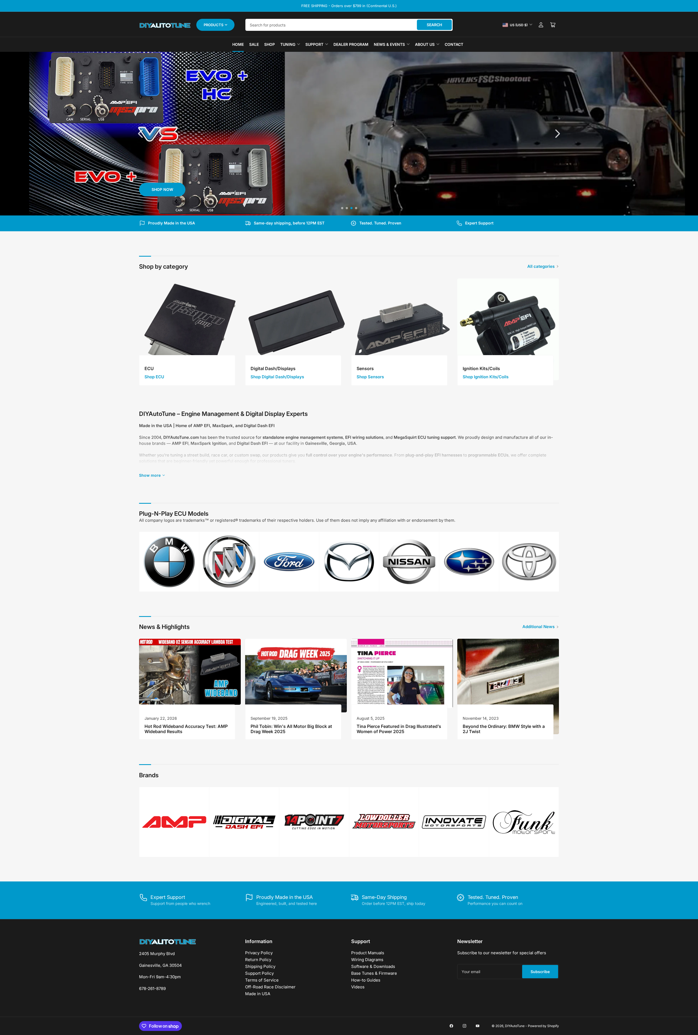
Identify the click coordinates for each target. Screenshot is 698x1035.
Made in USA (257, 993)
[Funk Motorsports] (524, 822)
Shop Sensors (370, 376)
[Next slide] (557, 133)
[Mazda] (349, 562)
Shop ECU (154, 376)
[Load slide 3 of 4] (351, 208)
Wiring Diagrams (367, 959)
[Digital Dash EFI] (244, 822)
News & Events (389, 44)
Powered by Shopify (543, 1026)
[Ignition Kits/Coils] (508, 329)
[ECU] (190, 329)
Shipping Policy (260, 966)
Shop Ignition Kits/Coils (486, 376)
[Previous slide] (141, 133)
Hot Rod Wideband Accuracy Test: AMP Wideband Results (186, 729)
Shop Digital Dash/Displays (277, 376)
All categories (541, 266)
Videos (358, 986)
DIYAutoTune (515, 1026)
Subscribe (540, 971)
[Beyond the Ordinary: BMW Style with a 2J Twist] (508, 686)
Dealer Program (350, 44)
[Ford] (289, 562)
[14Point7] (314, 822)
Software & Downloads (373, 966)
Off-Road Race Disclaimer (270, 986)
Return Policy (258, 959)
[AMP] (174, 822)
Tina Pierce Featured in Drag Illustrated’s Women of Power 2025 (399, 729)
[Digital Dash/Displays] (296, 329)
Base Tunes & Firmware (374, 973)
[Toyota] (529, 562)
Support (314, 44)
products (213, 25)
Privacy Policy (259, 952)
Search (434, 24)
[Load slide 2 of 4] (346, 208)
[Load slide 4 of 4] (356, 208)
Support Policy (259, 973)
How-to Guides (365, 980)
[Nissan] (409, 562)
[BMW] (169, 562)
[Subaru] (469, 562)
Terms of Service (262, 980)
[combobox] (349, 25)
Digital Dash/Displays (273, 368)
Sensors (365, 368)
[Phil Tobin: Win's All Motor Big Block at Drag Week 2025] (296, 675)
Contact (454, 44)
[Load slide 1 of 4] (342, 208)
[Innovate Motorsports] (454, 822)
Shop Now (162, 189)
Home (238, 44)
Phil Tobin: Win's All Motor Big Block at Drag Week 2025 (291, 729)
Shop (269, 44)
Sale (254, 44)
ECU (149, 368)
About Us (425, 44)
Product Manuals (367, 952)
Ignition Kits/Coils (481, 368)
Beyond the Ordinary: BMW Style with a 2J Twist (504, 729)
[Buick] (229, 562)
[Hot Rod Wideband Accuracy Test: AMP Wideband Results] (190, 672)
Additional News (538, 626)
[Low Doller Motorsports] (384, 821)
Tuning (287, 44)
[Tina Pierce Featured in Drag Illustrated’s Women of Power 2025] (402, 673)
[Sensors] (402, 329)
